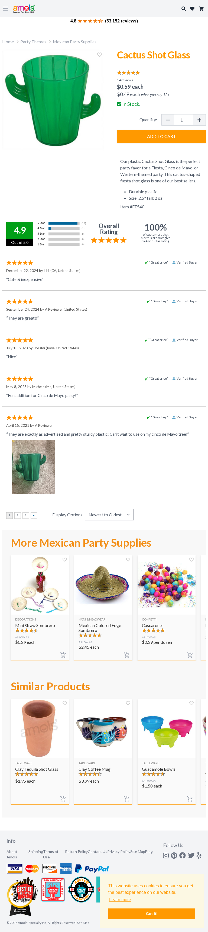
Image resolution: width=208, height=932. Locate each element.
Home (8, 41)
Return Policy (76, 851)
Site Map (137, 851)
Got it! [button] (152, 913)
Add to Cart (161, 136)
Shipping (35, 851)
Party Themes (33, 41)
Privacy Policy (118, 851)
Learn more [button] (120, 899)
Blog (149, 851)
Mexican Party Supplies (74, 41)
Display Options (67, 514)
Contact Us (97, 851)
